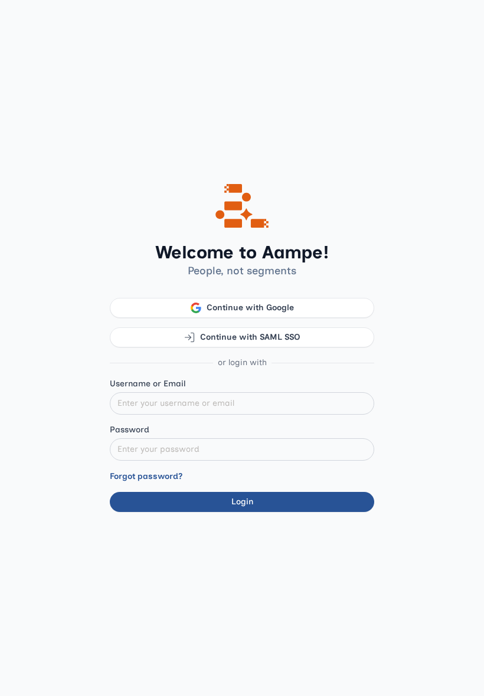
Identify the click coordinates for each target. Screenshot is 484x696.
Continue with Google (250, 308)
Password (129, 430)
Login (242, 502)
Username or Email (148, 384)
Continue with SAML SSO (250, 337)
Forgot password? (146, 476)
